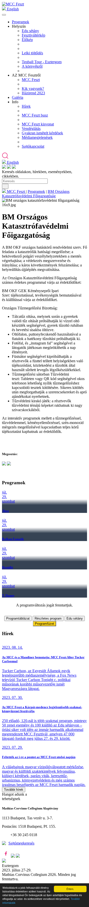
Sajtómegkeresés (21, 843)
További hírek (13, 789)
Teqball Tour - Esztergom (42, 62)
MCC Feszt (31, 80)
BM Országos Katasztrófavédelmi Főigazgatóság (35, 193)
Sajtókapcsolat (33, 146)
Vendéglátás (31, 128)
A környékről (32, 66)
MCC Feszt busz (35, 115)
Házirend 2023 (33, 93)
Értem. (70, 889)
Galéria (17, 97)
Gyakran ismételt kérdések (42, 133)
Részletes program (48, 618)
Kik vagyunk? (33, 88)
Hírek (26, 106)
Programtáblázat (18, 618)
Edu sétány (30, 31)
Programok (20, 22)
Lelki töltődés (32, 53)
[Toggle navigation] (4, 15)
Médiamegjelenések (37, 137)
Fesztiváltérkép (33, 35)
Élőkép (27, 40)
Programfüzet (44, 623)
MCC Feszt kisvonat (38, 124)
